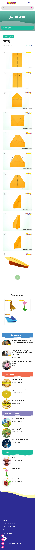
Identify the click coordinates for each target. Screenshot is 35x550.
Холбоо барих (7, 533)
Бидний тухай (7, 520)
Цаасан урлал (8, 37)
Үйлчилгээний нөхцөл (9, 526)
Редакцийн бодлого (9, 523)
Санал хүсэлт (7, 530)
